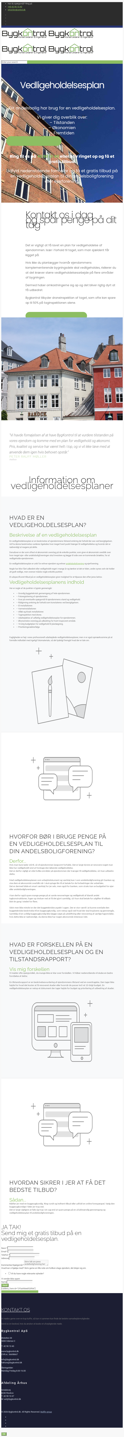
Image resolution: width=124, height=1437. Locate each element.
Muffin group (46, 1412)
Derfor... (17, 861)
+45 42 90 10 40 (15, 6)
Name (4, 1282)
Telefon (5, 1255)
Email (4, 1251)
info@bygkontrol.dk (17, 10)
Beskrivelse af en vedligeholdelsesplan (53, 535)
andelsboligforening (75, 563)
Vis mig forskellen (29, 969)
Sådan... (17, 1200)
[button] (62, 535)
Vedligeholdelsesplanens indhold (46, 582)
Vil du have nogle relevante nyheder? (27, 1273)
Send (5, 1285)
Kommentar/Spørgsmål (12, 1265)
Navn (4, 1248)
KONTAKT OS (15, 1310)
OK (4, 1434)
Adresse (5, 1258)
